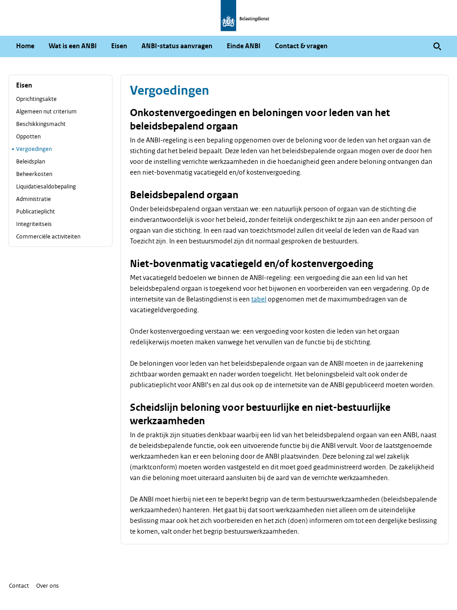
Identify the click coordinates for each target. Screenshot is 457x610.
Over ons (47, 585)
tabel (258, 299)
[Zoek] (437, 46)
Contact (19, 585)
